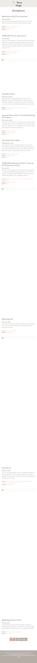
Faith (32, 179)
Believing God (7, 319)
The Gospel (25, 179)
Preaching (13, 26)
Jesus (12, 51)
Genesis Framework (25, 655)
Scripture (8, 26)
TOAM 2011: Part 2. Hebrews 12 (14, 36)
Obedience (4, 483)
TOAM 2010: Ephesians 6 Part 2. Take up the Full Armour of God (17, 164)
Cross (28, 654)
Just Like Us (6, 468)
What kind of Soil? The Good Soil (14, 16)
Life (17, 26)
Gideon (21, 481)
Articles (8, 29)
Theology (15, 107)
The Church (8, 131)
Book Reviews (9, 109)
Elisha (28, 481)
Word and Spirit (14, 154)
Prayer (7, 481)
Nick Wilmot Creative (17, 654)
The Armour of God (10, 155)
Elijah (24, 481)
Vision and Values (10, 132)
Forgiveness (14, 483)
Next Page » (23, 640)
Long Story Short (8, 94)
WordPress (32, 655)
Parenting (25, 107)
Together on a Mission (11, 179)
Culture (18, 51)
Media (7, 54)
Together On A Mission (11, 53)
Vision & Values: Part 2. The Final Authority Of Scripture (18, 116)
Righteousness (5, 180)
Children (21, 107)
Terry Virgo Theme (15, 655)
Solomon (16, 481)
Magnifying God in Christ (11, 620)
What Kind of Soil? (10, 28)
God (15, 51)
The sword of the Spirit (11, 140)
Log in (18, 656)
